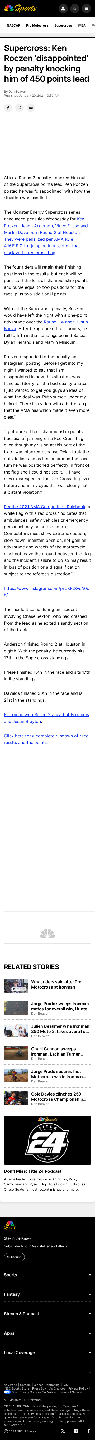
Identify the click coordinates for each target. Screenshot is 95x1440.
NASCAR (13, 25)
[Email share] (31, 108)
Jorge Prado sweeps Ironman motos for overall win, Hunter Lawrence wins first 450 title (60, 1006)
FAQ (65, 1385)
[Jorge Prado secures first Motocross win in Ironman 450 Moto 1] (16, 1075)
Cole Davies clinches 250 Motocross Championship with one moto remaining (57, 1096)
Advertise (10, 1385)
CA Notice (49, 1392)
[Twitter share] (19, 108)
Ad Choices (57, 1388)
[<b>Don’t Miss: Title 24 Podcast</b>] (47, 1140)
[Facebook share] (8, 108)
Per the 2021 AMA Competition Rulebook (45, 506)
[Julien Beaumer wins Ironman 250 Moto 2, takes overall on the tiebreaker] (16, 1030)
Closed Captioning (47, 1385)
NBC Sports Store (17, 1388)
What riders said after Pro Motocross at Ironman (56, 984)
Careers (25, 1385)
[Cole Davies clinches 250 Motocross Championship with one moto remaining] (16, 1098)
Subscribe (14, 1257)
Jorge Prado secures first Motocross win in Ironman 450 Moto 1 (57, 1074)
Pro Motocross (37, 25)
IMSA (82, 25)
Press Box (39, 1388)
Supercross (63, 25)
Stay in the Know (17, 1238)
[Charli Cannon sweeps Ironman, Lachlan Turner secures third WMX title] (16, 1053)
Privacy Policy (78, 1388)
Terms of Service (70, 1392)
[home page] (20, 8)
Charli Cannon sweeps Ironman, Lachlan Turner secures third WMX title (55, 1051)
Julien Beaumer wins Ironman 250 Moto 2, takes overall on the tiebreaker (60, 1029)
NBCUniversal (31, 1400)
